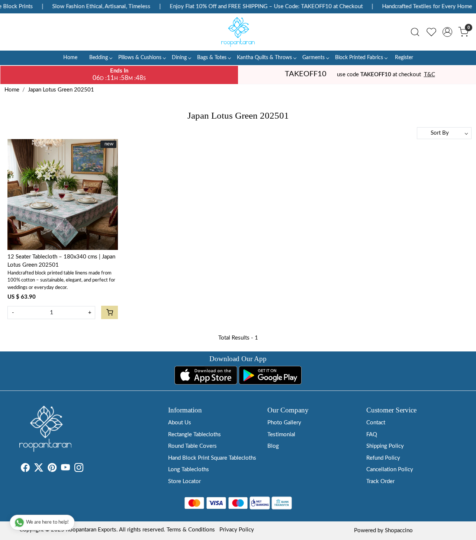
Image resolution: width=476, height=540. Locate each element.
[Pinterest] (52, 469)
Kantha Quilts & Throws (264, 57)
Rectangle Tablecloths (194, 434)
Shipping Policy (385, 446)
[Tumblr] (87, 469)
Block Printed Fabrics (359, 57)
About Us (179, 422)
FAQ (371, 434)
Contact (375, 422)
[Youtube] (65, 469)
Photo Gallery (284, 422)
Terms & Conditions (191, 530)
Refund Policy (383, 458)
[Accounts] (447, 32)
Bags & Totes (211, 57)
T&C (429, 74)
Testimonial (281, 434)
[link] (415, 32)
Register (404, 57)
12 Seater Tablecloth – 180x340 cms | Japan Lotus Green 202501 (61, 261)
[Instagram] (79, 469)
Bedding (98, 57)
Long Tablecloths (188, 469)
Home (70, 57)
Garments (313, 57)
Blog (273, 446)
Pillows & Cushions (139, 57)
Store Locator (184, 481)
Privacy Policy (236, 530)
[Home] (238, 32)
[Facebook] (25, 469)
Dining (179, 57)
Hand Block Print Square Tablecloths (212, 458)
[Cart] (109, 312)
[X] (39, 469)
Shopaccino (399, 530)
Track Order (380, 481)
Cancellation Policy (389, 469)
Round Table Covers (192, 446)
